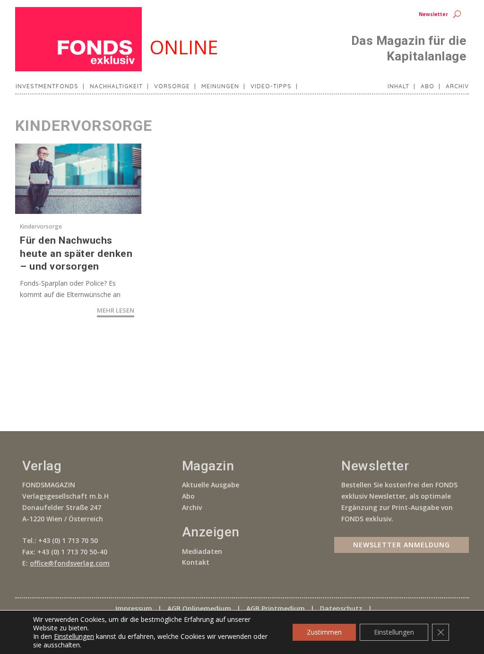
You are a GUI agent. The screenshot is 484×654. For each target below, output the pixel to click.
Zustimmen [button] (324, 632)
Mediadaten (202, 551)
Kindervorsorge (41, 226)
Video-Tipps (271, 86)
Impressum (133, 608)
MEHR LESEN (115, 310)
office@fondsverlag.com (70, 563)
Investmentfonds (47, 86)
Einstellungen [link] (74, 636)
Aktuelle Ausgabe (210, 484)
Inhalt (398, 86)
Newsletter (433, 14)
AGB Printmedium (275, 608)
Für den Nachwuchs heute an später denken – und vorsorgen (76, 253)
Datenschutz (341, 608)
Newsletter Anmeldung (401, 544)
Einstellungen (394, 632)
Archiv (457, 86)
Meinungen (220, 86)
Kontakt (195, 562)
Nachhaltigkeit (116, 86)
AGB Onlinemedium (199, 608)
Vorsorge (172, 86)
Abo (427, 86)
